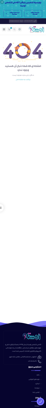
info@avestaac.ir (14, 21)
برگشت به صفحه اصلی (23, 80)
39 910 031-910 (28, 21)
